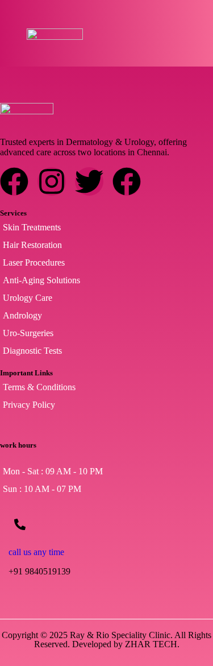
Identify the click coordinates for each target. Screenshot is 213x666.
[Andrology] (106, 316)
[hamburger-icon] (173, 36)
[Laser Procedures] (106, 263)
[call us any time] (20, 524)
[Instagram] (51, 181)
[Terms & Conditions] (106, 387)
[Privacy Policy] (106, 405)
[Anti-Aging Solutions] (106, 280)
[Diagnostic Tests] (106, 351)
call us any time (36, 552)
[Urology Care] (106, 298)
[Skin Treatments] (106, 227)
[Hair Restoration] (106, 245)
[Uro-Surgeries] (106, 333)
